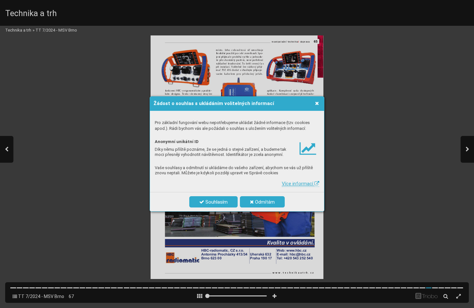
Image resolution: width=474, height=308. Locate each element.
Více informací (298, 184)
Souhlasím (216, 202)
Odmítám (264, 202)
